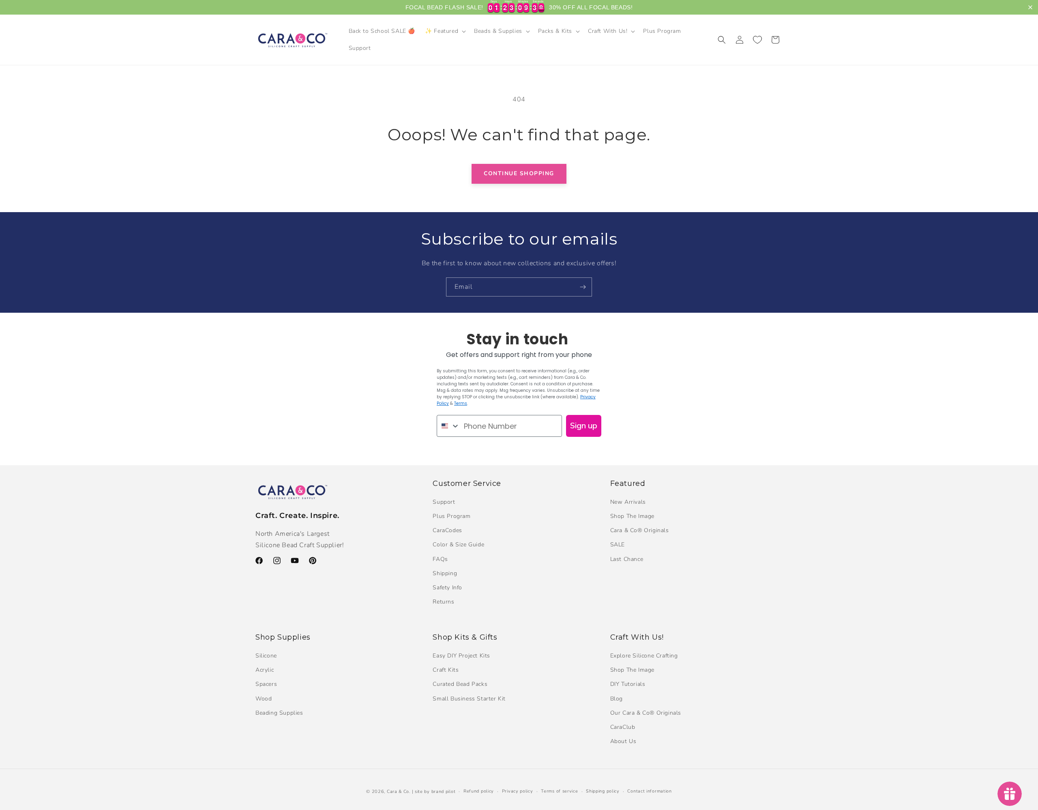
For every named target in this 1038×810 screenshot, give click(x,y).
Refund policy (478, 791)
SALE (617, 545)
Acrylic (264, 670)
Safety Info (447, 587)
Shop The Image (632, 516)
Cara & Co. (398, 792)
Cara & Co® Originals (639, 531)
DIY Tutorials (628, 684)
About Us (623, 741)
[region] (519, 7)
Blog (616, 698)
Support (444, 502)
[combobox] (448, 425)
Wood (263, 698)
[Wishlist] (757, 40)
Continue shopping (519, 173)
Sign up (583, 425)
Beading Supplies (279, 712)
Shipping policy (603, 791)
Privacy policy (517, 791)
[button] (444, 31)
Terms (460, 403)
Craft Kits (446, 670)
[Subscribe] (583, 286)
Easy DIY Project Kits (461, 655)
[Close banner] (1030, 7)
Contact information (649, 791)
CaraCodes (447, 531)
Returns (443, 602)
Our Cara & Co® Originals (645, 712)
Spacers (266, 684)
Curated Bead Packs (460, 684)
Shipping (445, 573)
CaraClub (622, 727)
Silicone (266, 655)
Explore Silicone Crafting (644, 655)
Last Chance (626, 559)
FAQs (440, 559)
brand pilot (443, 792)
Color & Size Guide (458, 545)
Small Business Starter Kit (469, 698)
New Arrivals (628, 502)
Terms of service (559, 791)
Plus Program (451, 516)
